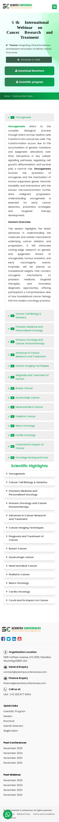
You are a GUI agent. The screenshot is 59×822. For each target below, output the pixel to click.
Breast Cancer (18, 548)
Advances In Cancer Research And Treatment (27, 517)
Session (7, 716)
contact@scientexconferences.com (25, 672)
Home (6, 96)
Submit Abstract (13, 726)
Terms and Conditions (44, 814)
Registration (10, 730)
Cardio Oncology (19, 591)
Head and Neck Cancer (23, 566)
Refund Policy (23, 814)
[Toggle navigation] (54, 7)
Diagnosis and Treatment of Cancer (26, 538)
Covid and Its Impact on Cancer (28, 600)
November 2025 (13, 748)
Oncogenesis (17, 473)
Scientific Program (14, 711)
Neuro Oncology (19, 583)
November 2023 (12, 758)
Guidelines (11, 817)
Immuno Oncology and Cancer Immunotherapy (28, 505)
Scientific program (30, 82)
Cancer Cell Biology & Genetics (28, 482)
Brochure (9, 721)
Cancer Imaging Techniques (27, 527)
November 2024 (13, 753)
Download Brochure (31, 70)
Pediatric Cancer (19, 574)
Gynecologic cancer (21, 557)
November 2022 (12, 763)
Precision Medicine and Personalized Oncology (23, 492)
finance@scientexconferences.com (24, 683)
